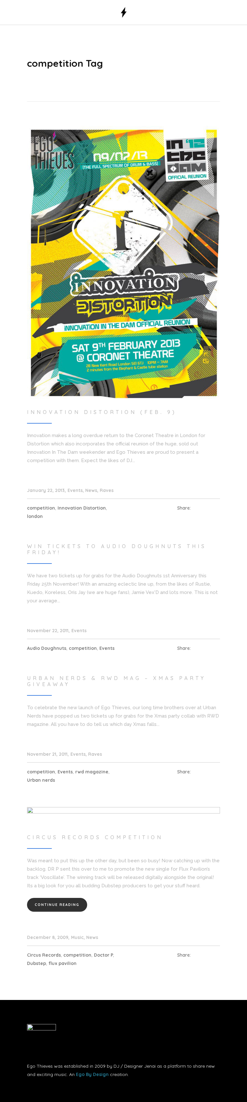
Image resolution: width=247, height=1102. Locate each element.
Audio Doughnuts (46, 648)
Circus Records (44, 955)
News (91, 490)
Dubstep (36, 963)
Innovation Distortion (82, 508)
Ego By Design (92, 1074)
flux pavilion (63, 963)
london (35, 516)
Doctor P (103, 955)
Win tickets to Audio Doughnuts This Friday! (116, 549)
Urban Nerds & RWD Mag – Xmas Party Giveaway (116, 681)
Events (75, 490)
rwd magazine (91, 772)
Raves (107, 490)
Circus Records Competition (95, 837)
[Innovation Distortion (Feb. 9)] (123, 262)
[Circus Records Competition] (123, 815)
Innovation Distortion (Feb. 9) (102, 412)
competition (41, 508)
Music (77, 937)
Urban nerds (41, 780)
